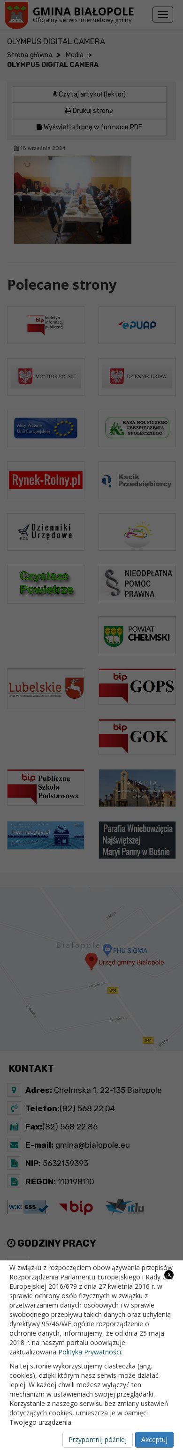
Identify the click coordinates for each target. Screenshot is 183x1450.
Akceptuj (154, 1439)
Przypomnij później (98, 1439)
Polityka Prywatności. (90, 1351)
